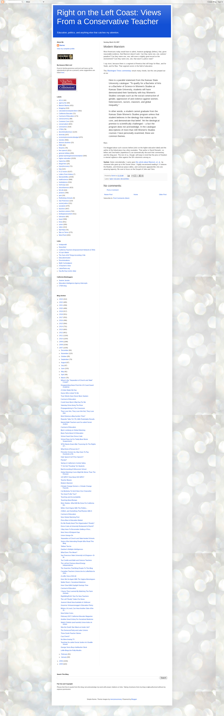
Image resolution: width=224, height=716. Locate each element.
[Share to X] (137, 175)
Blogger (134, 699)
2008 (61, 345)
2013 (61, 329)
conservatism (63, 124)
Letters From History (66, 174)
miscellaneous (64, 187)
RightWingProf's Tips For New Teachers (75, 596)
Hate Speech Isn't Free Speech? (72, 457)
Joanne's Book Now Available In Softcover (75, 602)
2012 (61, 333)
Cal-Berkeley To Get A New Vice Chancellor (76, 491)
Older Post (162, 194)
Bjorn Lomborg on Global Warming (73, 430)
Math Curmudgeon (65, 263)
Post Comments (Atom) (121, 198)
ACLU (61, 100)
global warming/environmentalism (71, 156)
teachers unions (64, 211)
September (65, 359)
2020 (61, 308)
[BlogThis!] (135, 175)
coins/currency (64, 119)
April (63, 374)
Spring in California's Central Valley (73, 463)
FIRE (60, 145)
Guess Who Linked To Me (70, 393)
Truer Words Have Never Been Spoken (74, 396)
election (61, 140)
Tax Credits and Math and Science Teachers (76, 560)
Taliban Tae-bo (66, 546)
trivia (60, 222)
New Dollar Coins (67, 613)
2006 (61, 661)
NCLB (61, 190)
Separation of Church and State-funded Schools (77, 538)
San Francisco (64, 201)
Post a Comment (112, 190)
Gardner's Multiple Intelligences (72, 549)
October (64, 356)
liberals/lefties (125, 179)
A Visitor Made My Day (69, 390)
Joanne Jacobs (64, 280)
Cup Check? (65, 636)
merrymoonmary (116, 699)
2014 (61, 326)
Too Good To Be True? (69, 494)
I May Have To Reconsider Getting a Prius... (76, 529)
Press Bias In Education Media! (72, 520)
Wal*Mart (62, 230)
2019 (61, 311)
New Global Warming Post (70, 517)
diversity (62, 135)
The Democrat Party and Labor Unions (74, 630)
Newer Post (108, 194)
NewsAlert (62, 247)
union (61, 224)
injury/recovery (64, 166)
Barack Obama (64, 105)
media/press (63, 182)
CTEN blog (63, 286)
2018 (61, 314)
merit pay (62, 185)
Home (136, 194)
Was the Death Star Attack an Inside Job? (75, 627)
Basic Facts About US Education (72, 433)
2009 (61, 342)
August (63, 362)
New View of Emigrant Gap (70, 532)
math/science (63, 179)
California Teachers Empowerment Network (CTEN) (77, 250)
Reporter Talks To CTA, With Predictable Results (77, 419)
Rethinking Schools (66, 198)
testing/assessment (65, 214)
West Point (62, 235)
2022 (61, 302)
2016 (61, 320)
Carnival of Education (66, 116)
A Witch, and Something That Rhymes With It (76, 511)
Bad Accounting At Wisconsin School (73, 469)
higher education (115, 179)
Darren (62, 45)
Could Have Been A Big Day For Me (73, 402)
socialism (62, 206)
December (65, 350)
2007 (61, 348)
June (63, 368)
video (61, 227)
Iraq (60, 169)
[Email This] (132, 175)
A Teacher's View (65, 266)
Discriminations (64, 260)
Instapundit (63, 244)
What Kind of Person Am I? (70, 449)
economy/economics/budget (69, 137)
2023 (61, 299)
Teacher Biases (66, 480)
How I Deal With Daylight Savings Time (74, 585)
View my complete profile (66, 49)
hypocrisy (62, 161)
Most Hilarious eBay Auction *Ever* (73, 416)
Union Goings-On (67, 535)
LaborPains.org (64, 268)
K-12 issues (63, 172)
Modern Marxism (67, 483)
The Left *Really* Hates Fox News (73, 599)
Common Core (64, 121)
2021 (61, 305)
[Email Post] (128, 175)
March (63, 378)
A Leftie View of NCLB (68, 576)
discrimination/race (65, 132)
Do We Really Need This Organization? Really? (77, 523)
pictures (61, 193)
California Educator (65, 113)
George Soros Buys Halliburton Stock (74, 647)
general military (64, 153)
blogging (62, 108)
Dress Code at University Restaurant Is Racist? (77, 526)
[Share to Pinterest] (142, 175)
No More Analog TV (68, 639)
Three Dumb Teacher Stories (71, 633)
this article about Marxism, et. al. (148, 162)
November (65, 353)
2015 (61, 323)
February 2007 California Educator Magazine (77, 616)
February (64, 654)
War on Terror (63, 232)
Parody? (64, 460)
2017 (61, 317)
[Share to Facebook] (140, 175)
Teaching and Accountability (70, 497)
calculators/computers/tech (68, 111)
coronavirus (63, 127)
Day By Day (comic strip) (67, 271)
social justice (63, 203)
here (62, 72)
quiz (60, 195)
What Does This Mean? (69, 552)
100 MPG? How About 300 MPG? (72, 477)
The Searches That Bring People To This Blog (77, 568)
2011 (61, 335)
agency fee (63, 103)
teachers (62, 209)
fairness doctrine (65, 142)
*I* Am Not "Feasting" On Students (73, 466)
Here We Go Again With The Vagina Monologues (78, 579)
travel (61, 219)
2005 (61, 664)
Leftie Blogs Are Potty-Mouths (71, 650)
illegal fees (62, 164)
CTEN (61, 129)
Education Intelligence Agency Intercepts (73, 283)
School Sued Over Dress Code (71, 436)
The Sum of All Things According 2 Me (72, 255)
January (64, 657)
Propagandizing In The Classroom (73, 408)
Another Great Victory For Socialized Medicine (77, 619)
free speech (63, 150)
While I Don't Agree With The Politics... (74, 508)
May (62, 372)
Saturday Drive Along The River (72, 405)
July (62, 365)
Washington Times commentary (119, 71)
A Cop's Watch (64, 252)
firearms (62, 148)
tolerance (62, 216)
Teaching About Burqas (69, 500)
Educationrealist (64, 258)
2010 (61, 339)
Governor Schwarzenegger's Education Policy (77, 605)
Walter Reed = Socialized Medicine (73, 582)
